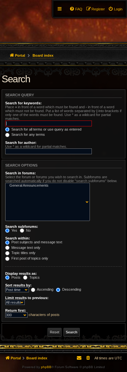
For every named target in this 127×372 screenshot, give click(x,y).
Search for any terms (27, 134)
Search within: (17, 238)
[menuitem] (115, 9)
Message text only (25, 248)
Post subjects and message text (36, 242)
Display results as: (21, 273)
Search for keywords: (23, 103)
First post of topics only (29, 258)
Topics (34, 277)
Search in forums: (20, 173)
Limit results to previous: (27, 298)
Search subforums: (21, 226)
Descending (71, 289)
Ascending (44, 289)
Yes (13, 230)
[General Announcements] (46, 185)
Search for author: (20, 143)
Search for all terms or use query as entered (45, 129)
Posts (15, 277)
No (28, 230)
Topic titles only (22, 253)
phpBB (46, 367)
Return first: (15, 310)
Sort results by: (18, 285)
